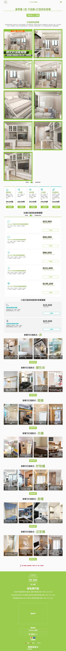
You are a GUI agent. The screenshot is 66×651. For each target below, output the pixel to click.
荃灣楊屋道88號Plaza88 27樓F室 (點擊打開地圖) (26, 598)
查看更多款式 (33, 362)
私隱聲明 (33, 639)
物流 (37, 649)
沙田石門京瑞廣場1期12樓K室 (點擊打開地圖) (26, 592)
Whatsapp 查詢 (33, 630)
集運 (34, 649)
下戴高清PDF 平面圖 (33, 15)
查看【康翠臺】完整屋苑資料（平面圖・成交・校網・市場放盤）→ (33, 565)
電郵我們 (33, 628)
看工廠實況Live (33, 634)
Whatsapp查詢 (34, 2)
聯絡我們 (33, 613)
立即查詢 (10, 207)
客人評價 (33, 584)
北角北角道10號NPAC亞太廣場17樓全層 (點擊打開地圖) (26, 595)
